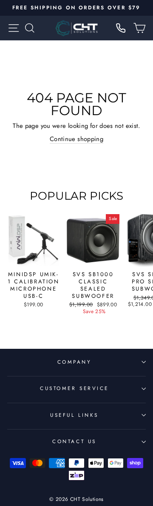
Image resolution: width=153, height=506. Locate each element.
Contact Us (74, 441)
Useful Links (74, 414)
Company (74, 361)
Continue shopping (76, 139)
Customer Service (74, 388)
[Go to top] (129, 448)
